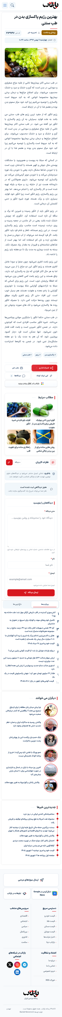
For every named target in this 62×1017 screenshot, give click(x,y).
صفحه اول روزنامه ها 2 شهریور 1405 (39, 855)
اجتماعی (23, 921)
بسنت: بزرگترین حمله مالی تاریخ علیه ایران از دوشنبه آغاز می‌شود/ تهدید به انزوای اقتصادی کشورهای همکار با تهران (31, 829)
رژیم (37, 355)
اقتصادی (23, 916)
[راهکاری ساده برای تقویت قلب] (19, 437)
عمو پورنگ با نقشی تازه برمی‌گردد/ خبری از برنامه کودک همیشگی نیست (24, 754)
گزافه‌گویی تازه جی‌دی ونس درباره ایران (39, 845)
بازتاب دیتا (50, 942)
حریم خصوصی (49, 971)
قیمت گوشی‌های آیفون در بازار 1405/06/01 (37, 681)
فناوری (24, 937)
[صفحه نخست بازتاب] (31, 993)
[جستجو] (12, 5)
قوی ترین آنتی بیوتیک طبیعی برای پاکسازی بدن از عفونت (43, 424)
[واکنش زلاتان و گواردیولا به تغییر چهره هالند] (49, 785)
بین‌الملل (23, 931)
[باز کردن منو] (5, 5)
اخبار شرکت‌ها (49, 937)
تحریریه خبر (32, 32)
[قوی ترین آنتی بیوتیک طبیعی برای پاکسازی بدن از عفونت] (43, 409)
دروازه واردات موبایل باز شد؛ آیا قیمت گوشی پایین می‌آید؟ (31, 650)
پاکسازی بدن (49, 355)
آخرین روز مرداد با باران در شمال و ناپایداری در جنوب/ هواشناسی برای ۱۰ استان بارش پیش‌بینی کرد (23, 771)
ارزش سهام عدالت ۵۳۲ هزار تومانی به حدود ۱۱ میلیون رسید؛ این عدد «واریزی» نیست (28, 660)
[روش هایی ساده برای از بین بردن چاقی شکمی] (43, 437)
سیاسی (24, 926)
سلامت (24, 942)
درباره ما (51, 960)
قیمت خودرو (49, 916)
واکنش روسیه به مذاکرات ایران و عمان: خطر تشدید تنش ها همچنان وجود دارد (23, 724)
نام (53, 558)
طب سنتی (26, 355)
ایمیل (52, 573)
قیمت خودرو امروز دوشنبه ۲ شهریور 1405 (37, 850)
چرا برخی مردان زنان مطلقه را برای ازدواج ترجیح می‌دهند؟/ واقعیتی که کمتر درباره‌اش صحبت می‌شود (23, 711)
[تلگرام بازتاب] (25, 965)
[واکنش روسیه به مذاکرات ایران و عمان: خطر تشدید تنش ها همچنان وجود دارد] (50, 725)
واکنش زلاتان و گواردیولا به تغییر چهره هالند (22, 782)
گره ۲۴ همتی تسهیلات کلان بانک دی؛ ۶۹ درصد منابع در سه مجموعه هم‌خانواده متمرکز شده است (30, 630)
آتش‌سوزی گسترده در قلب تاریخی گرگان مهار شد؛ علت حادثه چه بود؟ (30, 614)
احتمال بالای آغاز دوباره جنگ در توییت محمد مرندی (33, 840)
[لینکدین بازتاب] (17, 972)
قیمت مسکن (49, 926)
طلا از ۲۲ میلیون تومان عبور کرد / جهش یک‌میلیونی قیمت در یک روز (29, 675)
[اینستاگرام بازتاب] (17, 965)
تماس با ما (50, 966)
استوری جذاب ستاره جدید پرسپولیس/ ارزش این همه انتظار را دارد (30, 667)
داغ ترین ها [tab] (17, 604)
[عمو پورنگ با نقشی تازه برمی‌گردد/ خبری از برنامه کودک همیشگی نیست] (50, 755)
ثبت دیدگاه (9, 462)
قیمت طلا (51, 921)
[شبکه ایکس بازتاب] (10, 965)
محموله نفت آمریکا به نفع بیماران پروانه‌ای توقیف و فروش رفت (31, 821)
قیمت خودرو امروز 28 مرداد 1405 (41, 643)
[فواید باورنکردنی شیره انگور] (19, 409)
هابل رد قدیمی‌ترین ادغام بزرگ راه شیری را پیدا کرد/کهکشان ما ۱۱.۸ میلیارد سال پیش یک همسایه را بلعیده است (29, 637)
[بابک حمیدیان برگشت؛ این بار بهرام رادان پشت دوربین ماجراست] (50, 740)
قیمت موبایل (49, 931)
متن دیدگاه (49, 511)
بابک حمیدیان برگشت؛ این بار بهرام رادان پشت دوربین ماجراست (25, 739)
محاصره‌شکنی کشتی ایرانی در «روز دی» (38, 814)
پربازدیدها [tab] (45, 604)
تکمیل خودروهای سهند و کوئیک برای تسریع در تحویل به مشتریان (32, 622)
